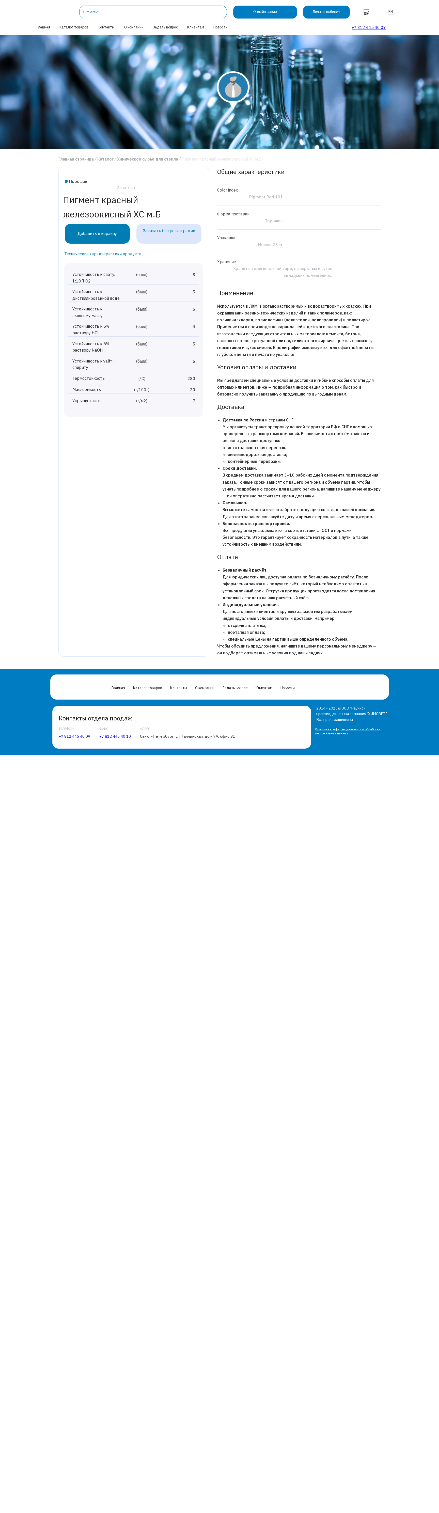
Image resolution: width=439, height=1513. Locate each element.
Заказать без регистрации (169, 230)
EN (390, 11)
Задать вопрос (165, 27)
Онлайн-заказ (265, 11)
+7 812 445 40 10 (115, 736)
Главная (43, 27)
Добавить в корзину (97, 233)
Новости (220, 27)
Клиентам (195, 27)
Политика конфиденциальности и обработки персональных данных (347, 731)
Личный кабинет (326, 12)
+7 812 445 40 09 (369, 27)
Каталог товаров (73, 27)
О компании (134, 27)
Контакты (106, 27)
